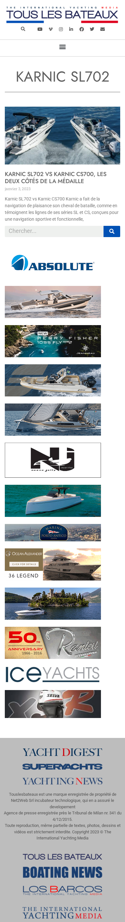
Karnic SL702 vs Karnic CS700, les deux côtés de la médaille (55, 177)
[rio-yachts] (53, 618)
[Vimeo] (50, 28)
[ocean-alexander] (53, 578)
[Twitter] (92, 28)
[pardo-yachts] (53, 515)
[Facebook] (81, 28)
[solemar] (53, 394)
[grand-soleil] (53, 433)
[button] (23, 29)
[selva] (53, 716)
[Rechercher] (112, 231)
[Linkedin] (71, 28)
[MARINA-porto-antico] (53, 539)
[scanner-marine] (53, 316)
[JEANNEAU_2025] (53, 355)
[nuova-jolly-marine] (53, 476)
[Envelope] (102, 28)
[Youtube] (40, 28)
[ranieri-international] (53, 657)
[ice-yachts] (53, 681)
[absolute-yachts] (53, 277)
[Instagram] (60, 28)
